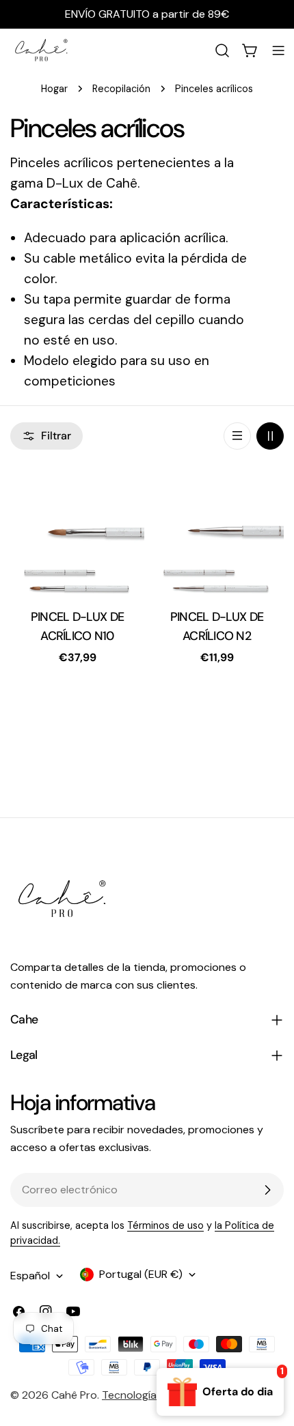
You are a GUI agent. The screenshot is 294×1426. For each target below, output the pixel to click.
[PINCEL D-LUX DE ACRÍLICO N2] (217, 533)
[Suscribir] (267, 1190)
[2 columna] (270, 436)
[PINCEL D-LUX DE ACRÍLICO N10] (77, 533)
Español (30, 1275)
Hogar (54, 89)
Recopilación (121, 89)
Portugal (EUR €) (141, 1274)
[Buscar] (222, 50)
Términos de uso (165, 1225)
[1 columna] (237, 436)
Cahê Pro (74, 1395)
